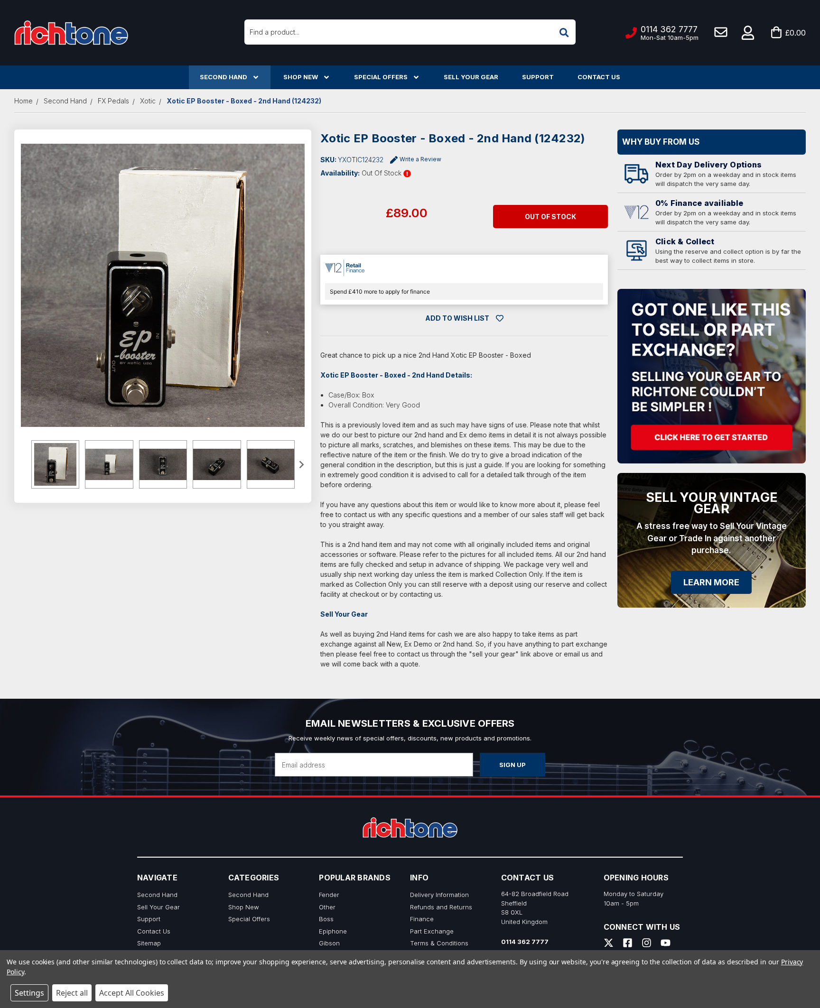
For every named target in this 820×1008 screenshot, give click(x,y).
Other (327, 907)
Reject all (72, 993)
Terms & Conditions (439, 943)
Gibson (329, 943)
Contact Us (599, 77)
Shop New (300, 77)
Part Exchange (432, 931)
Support (538, 77)
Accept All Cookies (131, 993)
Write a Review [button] (420, 159)
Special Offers (381, 77)
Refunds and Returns (441, 907)
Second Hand (223, 77)
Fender (329, 894)
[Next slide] (301, 464)
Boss (326, 919)
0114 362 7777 (525, 941)
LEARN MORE (711, 582)
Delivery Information (439, 894)
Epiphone (333, 931)
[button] (748, 33)
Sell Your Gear (471, 77)
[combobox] (410, 32)
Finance (422, 919)
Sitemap (149, 943)
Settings (29, 993)
